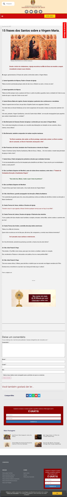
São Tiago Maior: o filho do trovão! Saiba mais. (51, 435)
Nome (4, 359)
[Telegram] (40, 11)
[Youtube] (31, 11)
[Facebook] (26, 11)
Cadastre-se (33, 421)
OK (57, 493)
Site (3, 369)
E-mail (4, 364)
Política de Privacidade (13, 493)
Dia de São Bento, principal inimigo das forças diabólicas (52, 443)
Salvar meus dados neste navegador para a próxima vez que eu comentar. (24, 375)
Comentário (5, 342)
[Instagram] (36, 11)
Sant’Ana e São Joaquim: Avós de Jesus (22, 435)
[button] (2, 16)
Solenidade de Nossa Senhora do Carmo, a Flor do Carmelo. (22, 443)
